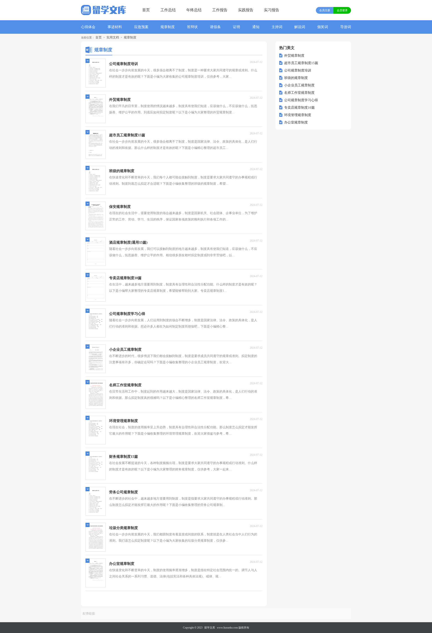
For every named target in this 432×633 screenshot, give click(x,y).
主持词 (277, 27)
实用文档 (112, 37)
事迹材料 (115, 27)
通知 (255, 27)
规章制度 (167, 27)
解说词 (299, 27)
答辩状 (192, 27)
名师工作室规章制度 (299, 92)
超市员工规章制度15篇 (301, 63)
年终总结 (194, 10)
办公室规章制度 (296, 122)
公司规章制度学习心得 (301, 100)
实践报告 (245, 10)
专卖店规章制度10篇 (299, 107)
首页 (146, 10)
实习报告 (271, 10)
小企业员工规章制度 (299, 85)
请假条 (215, 27)
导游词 (345, 27)
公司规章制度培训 (297, 70)
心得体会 (88, 27)
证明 (236, 27)
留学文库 (209, 627)
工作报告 (219, 10)
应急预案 (141, 27)
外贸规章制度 (294, 55)
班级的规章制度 (296, 78)
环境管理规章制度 (297, 115)
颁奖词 (322, 27)
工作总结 (168, 10)
